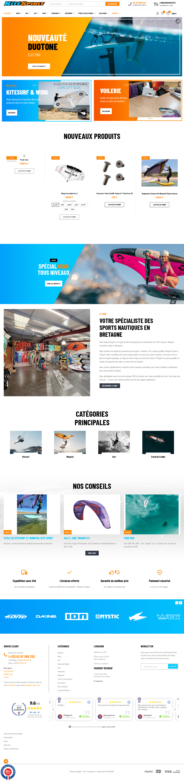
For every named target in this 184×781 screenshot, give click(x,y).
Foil (59, 660)
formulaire (12, 685)
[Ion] (76, 616)
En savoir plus (98, 681)
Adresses (7, 745)
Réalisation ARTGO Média (105, 771)
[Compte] (177, 8)
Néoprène (61, 675)
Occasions (61, 683)
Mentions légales (76, 771)
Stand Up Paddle (63, 664)
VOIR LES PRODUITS (53, 284)
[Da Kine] (46, 616)
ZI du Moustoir (9, 671)
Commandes (8, 737)
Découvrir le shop (109, 385)
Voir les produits (38, 66)
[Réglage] (157, 13)
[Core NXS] (152, 495)
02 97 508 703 (25, 656)
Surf (59, 667)
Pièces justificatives (11, 748)
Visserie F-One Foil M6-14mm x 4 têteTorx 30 (115, 193)
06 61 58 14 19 (21, 663)
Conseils (8, 532)
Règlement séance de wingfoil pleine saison (159, 193)
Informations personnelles (13, 733)
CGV (84, 771)
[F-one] (15, 616)
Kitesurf (60, 652)
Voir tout (92, 553)
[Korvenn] (138, 616)
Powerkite (61, 671)
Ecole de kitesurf (64, 690)
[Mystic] (107, 616)
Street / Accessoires (65, 679)
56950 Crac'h (8, 674)
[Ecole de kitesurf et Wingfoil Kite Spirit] (32, 495)
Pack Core (24, 159)
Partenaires (91, 771)
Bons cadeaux (63, 686)
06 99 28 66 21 (26, 660)
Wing (59, 656)
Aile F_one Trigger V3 (77, 538)
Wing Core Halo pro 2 (69, 193)
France (6, 677)
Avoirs (6, 741)
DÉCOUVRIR (106, 111)
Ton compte (8, 730)
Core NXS (129, 538)
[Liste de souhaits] (162, 13)
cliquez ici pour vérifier (108, 727)
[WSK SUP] (168, 616)
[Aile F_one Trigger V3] (92, 495)
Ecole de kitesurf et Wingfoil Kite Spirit (28, 538)
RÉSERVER (11, 112)
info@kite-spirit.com (32, 685)
